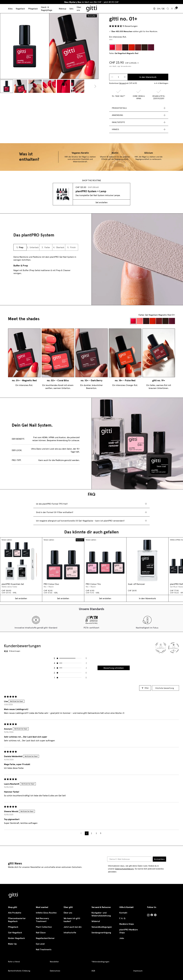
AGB (93, 971)
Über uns (68, 912)
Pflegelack (13, 927)
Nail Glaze (41, 932)
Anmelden (159, 859)
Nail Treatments (43, 949)
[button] (116, 26)
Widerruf (96, 921)
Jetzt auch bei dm (73, 927)
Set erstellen (102, 202)
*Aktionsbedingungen (100, 961)
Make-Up (12, 944)
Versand (122, 83)
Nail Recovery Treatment (42, 920)
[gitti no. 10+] (125, 47)
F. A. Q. (122, 918)
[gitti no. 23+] (144, 47)
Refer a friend (14, 961)
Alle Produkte (14, 912)
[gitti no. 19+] (138, 47)
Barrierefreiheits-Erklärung (19, 971)
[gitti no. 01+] (112, 47)
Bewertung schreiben (114, 668)
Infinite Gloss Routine (46, 912)
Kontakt (123, 912)
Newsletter (54, 961)
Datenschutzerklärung (124, 869)
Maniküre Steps (126, 924)
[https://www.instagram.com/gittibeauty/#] (148, 915)
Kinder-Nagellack (16, 938)
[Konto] (172, 8)
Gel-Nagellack (15, 932)
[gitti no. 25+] (151, 47)
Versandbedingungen (102, 927)
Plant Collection (44, 927)
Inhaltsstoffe (70, 932)
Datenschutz (55, 971)
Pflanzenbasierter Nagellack (17, 920)
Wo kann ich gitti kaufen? (72, 920)
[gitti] (91, 8)
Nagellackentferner (45, 938)
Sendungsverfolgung (101, 932)
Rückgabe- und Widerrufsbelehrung (101, 914)
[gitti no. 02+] (119, 47)
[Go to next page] (101, 833)
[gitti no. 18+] (132, 47)
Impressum (138, 971)
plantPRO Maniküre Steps (128, 931)
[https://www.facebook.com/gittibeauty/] (152, 915)
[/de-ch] (13, 895)
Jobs (121, 938)
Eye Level (40, 944)
